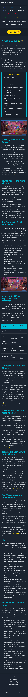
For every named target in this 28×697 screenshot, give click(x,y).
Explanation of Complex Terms (12, 114)
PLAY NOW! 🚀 (14, 32)
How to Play (17, 21)
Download (10, 21)
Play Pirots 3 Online (14, 174)
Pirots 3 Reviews (15, 533)
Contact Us (14, 689)
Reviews (24, 21)
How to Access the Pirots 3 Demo (13, 84)
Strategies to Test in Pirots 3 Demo (13, 95)
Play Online (13, 24)
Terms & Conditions (14, 684)
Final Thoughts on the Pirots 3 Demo (14, 108)
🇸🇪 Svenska (14, 7)
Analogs (20, 24)
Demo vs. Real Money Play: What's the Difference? (13, 91)
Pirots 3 (4, 21)
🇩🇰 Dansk (10, 13)
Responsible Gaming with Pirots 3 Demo (13, 104)
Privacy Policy (14, 682)
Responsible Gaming (14, 679)
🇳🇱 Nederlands (22, 10)
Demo (7, 24)
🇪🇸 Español (18, 13)
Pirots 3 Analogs (5, 447)
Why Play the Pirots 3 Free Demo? (13, 81)
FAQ (5, 111)
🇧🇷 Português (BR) (10, 17)
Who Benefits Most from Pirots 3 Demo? (12, 99)
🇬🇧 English (6, 7)
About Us (14, 676)
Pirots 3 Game (7, 2)
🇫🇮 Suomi (22, 7)
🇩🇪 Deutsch (20, 17)
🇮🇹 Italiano (13, 10)
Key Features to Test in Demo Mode (13, 87)
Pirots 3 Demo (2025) (10, 78)
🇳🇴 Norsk (5, 10)
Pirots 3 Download (16, 488)
